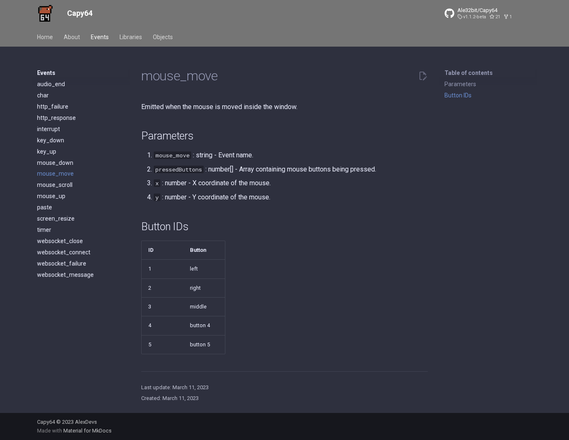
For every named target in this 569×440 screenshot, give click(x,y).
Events (100, 37)
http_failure (52, 106)
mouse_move (55, 173)
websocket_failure (61, 263)
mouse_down (55, 162)
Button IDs (458, 95)
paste (44, 207)
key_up (46, 151)
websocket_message (65, 274)
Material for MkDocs (87, 431)
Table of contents (468, 73)
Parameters (460, 84)
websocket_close (60, 241)
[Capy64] (45, 13)
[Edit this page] (423, 76)
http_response (56, 117)
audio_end (51, 84)
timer (44, 229)
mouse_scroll (54, 184)
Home (45, 37)
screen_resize (56, 218)
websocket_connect (63, 252)
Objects (163, 37)
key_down (50, 140)
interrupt (48, 129)
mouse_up (51, 196)
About (72, 37)
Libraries (131, 37)
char (43, 95)
